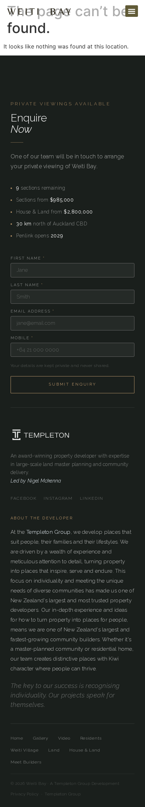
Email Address (33, 311)
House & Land (84, 750)
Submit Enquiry (72, 384)
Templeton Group (48, 532)
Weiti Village (24, 750)
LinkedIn (91, 498)
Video (64, 738)
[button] (131, 11)
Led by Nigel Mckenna (36, 481)
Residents (91, 738)
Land (53, 750)
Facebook (24, 498)
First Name (28, 258)
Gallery (40, 738)
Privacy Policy (25, 794)
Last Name (27, 285)
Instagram (58, 498)
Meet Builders (26, 762)
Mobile (22, 338)
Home (17, 738)
